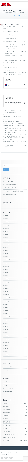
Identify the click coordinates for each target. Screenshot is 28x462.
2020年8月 (6, 323)
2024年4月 (6, 256)
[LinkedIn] (7, 458)
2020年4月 (6, 329)
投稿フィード (7, 385)
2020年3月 (6, 332)
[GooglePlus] (10, 458)
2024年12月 (7, 244)
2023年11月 (7, 263)
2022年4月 (6, 288)
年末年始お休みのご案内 (11, 24)
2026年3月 (6, 222)
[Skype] (12, 458)
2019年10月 (7, 342)
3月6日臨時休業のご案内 (10, 194)
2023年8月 (6, 272)
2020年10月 (7, 320)
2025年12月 (7, 228)
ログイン (6, 382)
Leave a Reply (17, 26)
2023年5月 (6, 275)
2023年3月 (6, 282)
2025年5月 (6, 234)
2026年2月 (6, 225)
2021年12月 (7, 294)
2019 (20, 15)
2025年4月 (6, 237)
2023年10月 (7, 266)
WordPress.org (8, 391)
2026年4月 (6, 218)
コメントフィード (8, 388)
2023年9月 (6, 269)
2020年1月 (6, 336)
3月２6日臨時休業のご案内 (10, 188)
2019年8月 (6, 348)
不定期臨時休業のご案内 (10, 184)
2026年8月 (6, 215)
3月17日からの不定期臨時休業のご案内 (13, 191)
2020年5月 (6, 326)
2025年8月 (6, 231)
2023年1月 (6, 285)
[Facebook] (2, 458)
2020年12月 (7, 317)
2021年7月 (6, 307)
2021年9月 (6, 301)
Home (15, 15)
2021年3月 (6, 310)
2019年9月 (6, 345)
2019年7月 (6, 351)
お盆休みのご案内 (8, 181)
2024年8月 (6, 247)
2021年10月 (7, 298)
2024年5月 (6, 253)
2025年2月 (6, 241)
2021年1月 (6, 313)
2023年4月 (6, 279)
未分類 (4, 28)
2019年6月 (6, 355)
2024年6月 (6, 250)
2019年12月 (7, 339)
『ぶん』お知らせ (8, 367)
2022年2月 (6, 291)
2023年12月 (7, 260)
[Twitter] (5, 458)
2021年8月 (6, 304)
